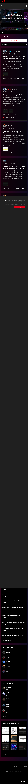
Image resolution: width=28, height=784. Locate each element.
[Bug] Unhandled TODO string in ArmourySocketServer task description (14, 132)
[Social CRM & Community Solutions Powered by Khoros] (24, 781)
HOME (8, 764)
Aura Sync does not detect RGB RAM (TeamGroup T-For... (13, 622)
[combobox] (14, 25)
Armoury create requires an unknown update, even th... (13, 600)
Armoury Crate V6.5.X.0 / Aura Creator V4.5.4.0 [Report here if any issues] (14, 57)
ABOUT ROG (3, 764)
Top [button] (2, 780)
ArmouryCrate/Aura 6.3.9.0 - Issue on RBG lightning (12, 635)
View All (4, 754)
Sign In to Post (14, 40)
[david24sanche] (7, 711)
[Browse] (2, 6)
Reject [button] (8, 207)
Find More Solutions (6, 640)
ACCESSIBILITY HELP (21, 764)
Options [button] (26, 32)
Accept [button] (19, 207)
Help (23, 5)
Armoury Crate (21, 78)
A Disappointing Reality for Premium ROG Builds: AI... (13, 628)
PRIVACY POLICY (18, 771)
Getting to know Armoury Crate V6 (12, 95)
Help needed (4, 594)
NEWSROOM (12, 764)
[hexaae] (6, 700)
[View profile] (4, 51)
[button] (5, 730)
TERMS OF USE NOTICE (10, 771)
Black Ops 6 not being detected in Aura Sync (11, 615)
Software (3, 32)
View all (4, 676)
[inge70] (6, 694)
